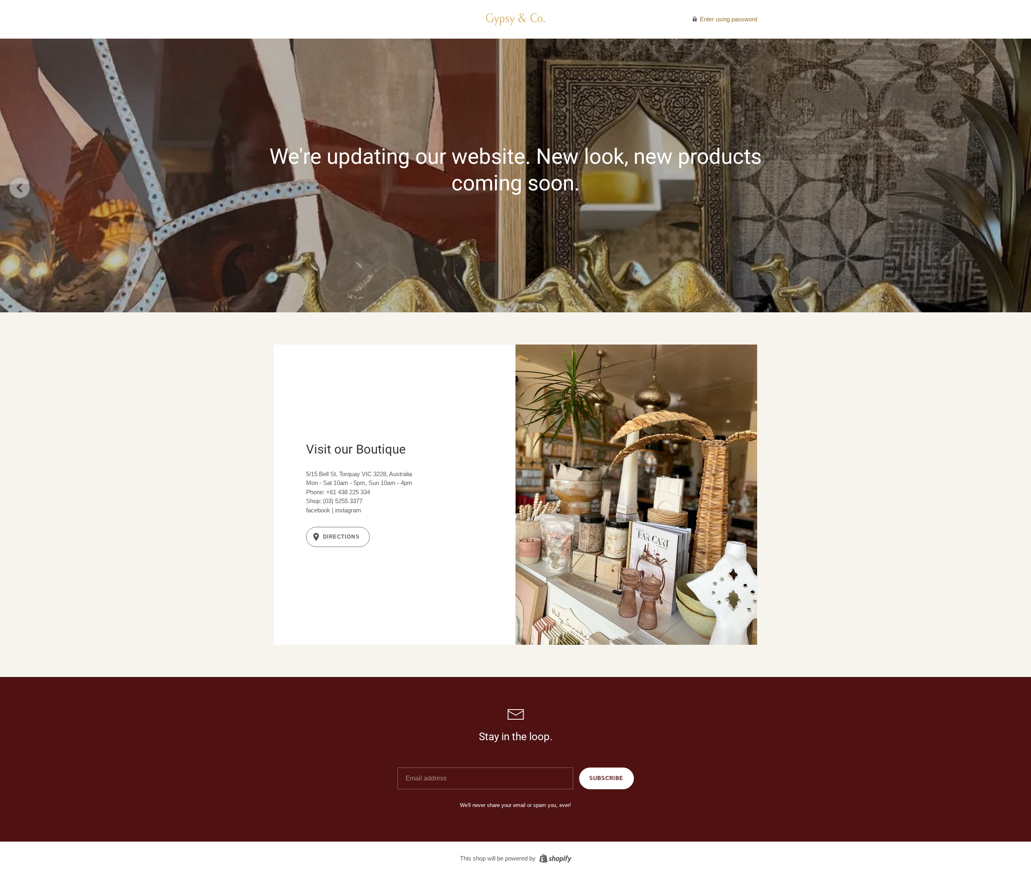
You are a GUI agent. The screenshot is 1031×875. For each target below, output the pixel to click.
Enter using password (727, 19)
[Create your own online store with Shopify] (554, 857)
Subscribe (606, 778)
